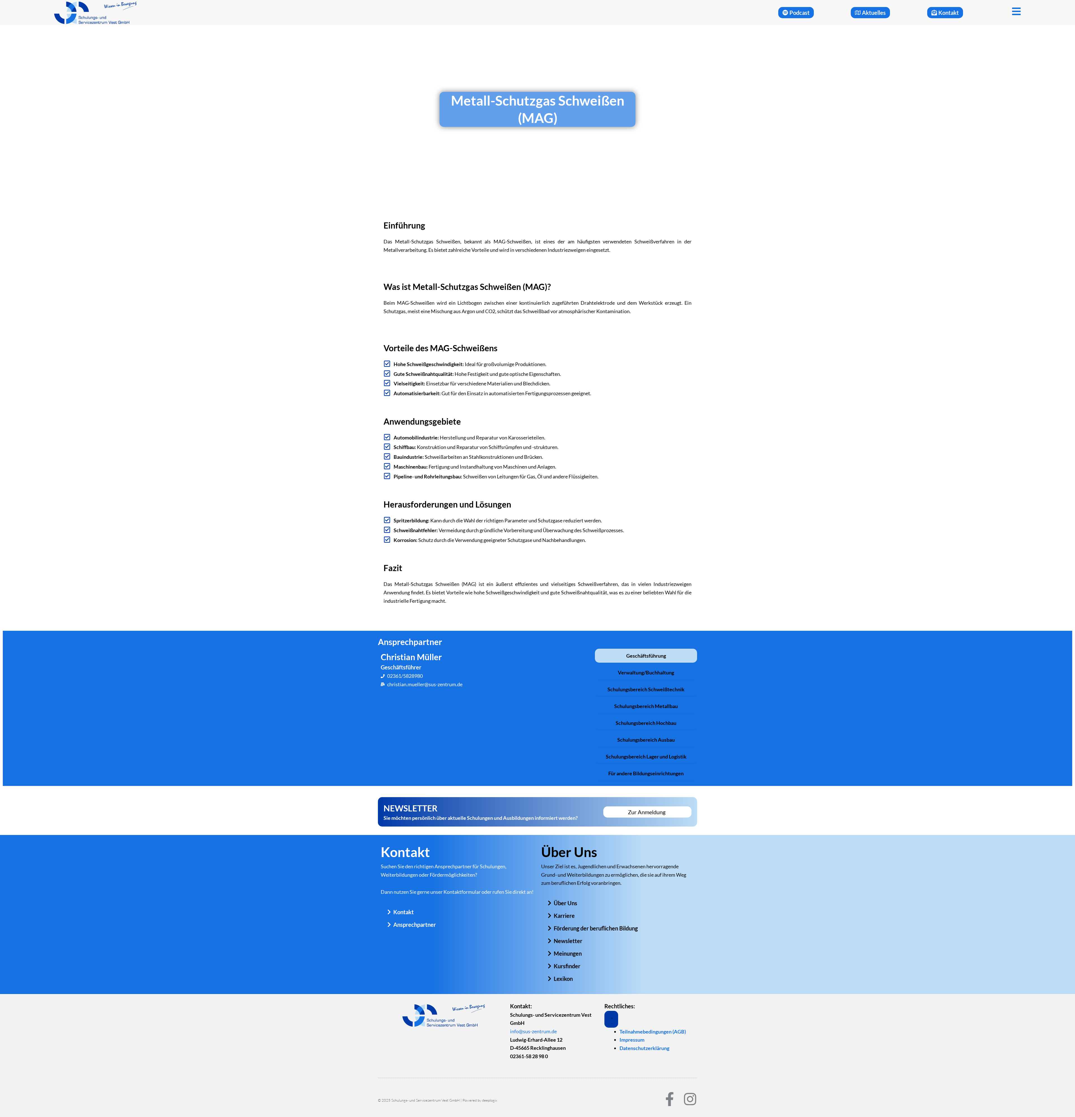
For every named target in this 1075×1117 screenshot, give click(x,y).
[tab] (646, 656)
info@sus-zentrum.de (533, 1031)
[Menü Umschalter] (611, 1019)
